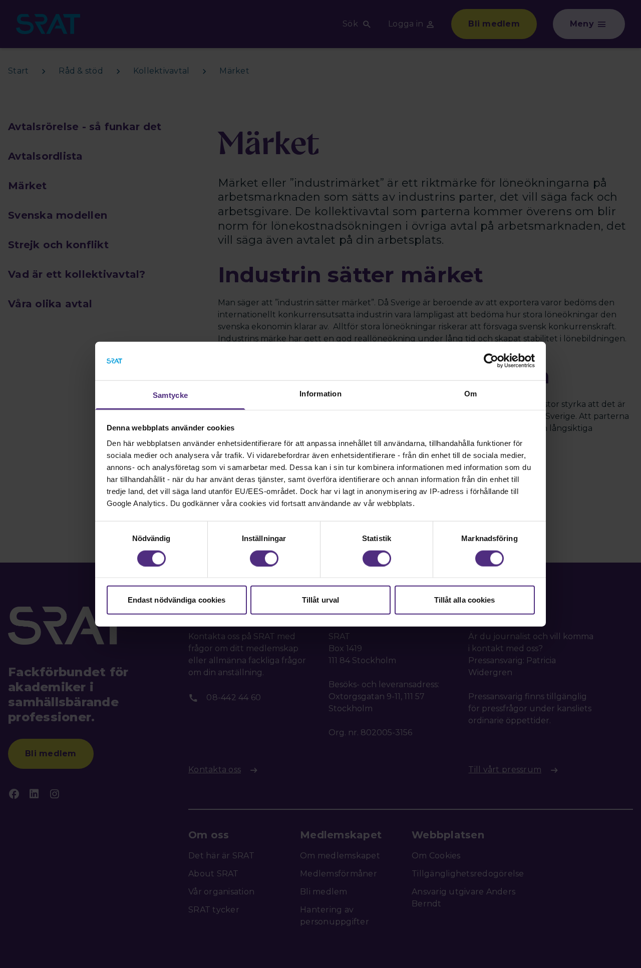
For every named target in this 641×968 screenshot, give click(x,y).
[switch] (264, 558)
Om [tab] (470, 393)
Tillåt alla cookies (464, 600)
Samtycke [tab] (170, 395)
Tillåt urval (320, 600)
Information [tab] (320, 393)
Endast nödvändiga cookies (177, 600)
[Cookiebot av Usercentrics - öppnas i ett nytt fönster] (491, 360)
